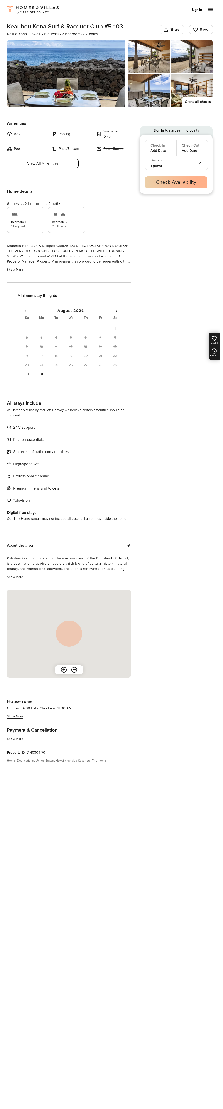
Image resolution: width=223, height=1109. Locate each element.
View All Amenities (42, 163)
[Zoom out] (74, 669)
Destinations (25, 761)
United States (45, 761)
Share (175, 29)
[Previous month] (26, 311)
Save (204, 29)
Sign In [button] (197, 10)
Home (11, 761)
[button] (26, 374)
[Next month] (116, 311)
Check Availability (176, 182)
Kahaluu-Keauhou (78, 761)
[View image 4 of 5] (148, 90)
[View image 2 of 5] (148, 56)
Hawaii (60, 761)
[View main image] (66, 73)
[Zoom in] (63, 669)
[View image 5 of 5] (192, 90)
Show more (15, 269)
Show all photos (198, 102)
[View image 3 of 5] (192, 56)
